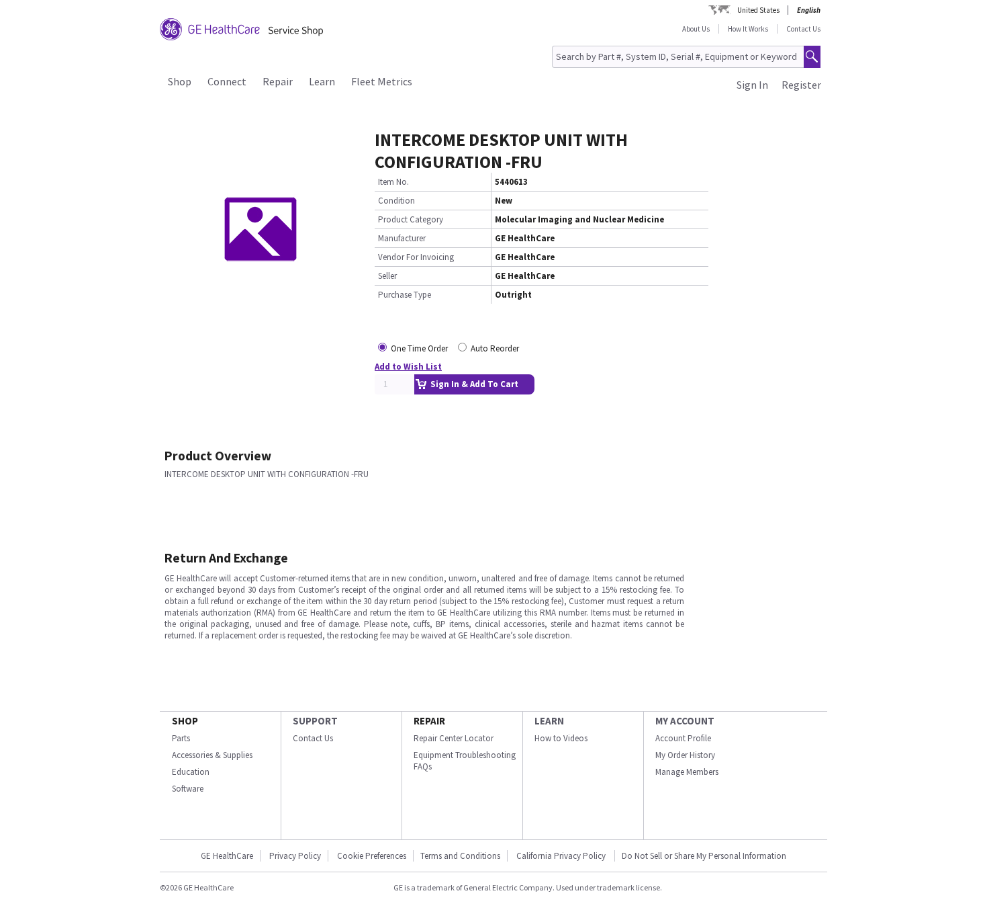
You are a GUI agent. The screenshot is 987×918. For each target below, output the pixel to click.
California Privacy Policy (562, 856)
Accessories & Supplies (212, 755)
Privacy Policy (295, 856)
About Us (696, 29)
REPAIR (429, 720)
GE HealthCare (227, 856)
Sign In (752, 84)
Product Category (410, 219)
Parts (181, 738)
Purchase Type (404, 294)
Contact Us (803, 29)
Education (190, 772)
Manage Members (686, 772)
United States (758, 10)
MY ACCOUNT (684, 720)
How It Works (748, 29)
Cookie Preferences (371, 856)
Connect (226, 81)
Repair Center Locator (453, 738)
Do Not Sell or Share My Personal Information (704, 856)
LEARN (549, 720)
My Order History (685, 755)
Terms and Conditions (460, 856)
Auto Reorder (495, 348)
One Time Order (419, 348)
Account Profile (683, 738)
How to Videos (561, 738)
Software (187, 788)
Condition (396, 200)
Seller (387, 276)
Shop (179, 81)
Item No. (393, 181)
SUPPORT (315, 720)
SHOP (185, 720)
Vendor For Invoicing (416, 257)
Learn (322, 81)
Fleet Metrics (381, 81)
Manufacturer (402, 238)
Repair (278, 81)
